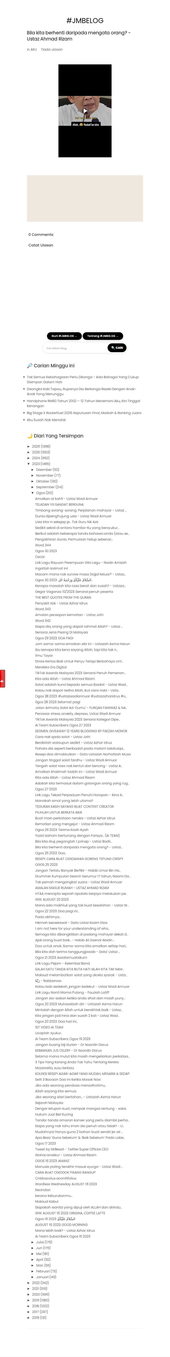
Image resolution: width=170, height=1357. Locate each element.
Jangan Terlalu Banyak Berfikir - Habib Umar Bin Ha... (78, 870)
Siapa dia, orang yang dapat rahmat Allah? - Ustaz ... (79, 626)
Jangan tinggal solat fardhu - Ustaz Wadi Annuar (76, 760)
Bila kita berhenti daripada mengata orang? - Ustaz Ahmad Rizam (79, 36)
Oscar (40, 556)
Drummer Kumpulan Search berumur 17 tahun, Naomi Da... (82, 876)
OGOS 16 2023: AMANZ (52, 1161)
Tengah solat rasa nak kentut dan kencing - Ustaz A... (78, 766)
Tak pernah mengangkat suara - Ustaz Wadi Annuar (78, 882)
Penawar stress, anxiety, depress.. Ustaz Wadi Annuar (78, 713)
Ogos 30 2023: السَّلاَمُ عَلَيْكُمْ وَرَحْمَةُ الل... (64, 580)
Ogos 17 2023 (45, 1143)
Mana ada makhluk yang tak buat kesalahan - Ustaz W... (82, 905)
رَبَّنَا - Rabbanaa (48, 980)
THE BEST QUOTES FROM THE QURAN (63, 597)
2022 (36, 1282)
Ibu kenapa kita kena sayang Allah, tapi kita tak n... (76, 649)
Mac (40, 1265)
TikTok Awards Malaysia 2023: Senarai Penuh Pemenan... (80, 673)
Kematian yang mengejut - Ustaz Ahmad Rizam (74, 824)
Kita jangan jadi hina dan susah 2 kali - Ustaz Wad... (77, 1015)
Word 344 (43, 545)
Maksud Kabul (46, 1201)
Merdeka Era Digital (51, 667)
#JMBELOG (85, 21)
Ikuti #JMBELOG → (64, 336)
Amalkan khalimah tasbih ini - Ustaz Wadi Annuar (76, 771)
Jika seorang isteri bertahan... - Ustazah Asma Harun (78, 1097)
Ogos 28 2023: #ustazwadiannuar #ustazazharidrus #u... (81, 696)
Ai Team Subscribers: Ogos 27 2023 (63, 725)
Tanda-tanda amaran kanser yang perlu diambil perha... (82, 1120)
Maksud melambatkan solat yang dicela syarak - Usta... (81, 975)
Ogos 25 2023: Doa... (50, 853)
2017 (36, 1312)
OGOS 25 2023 (46, 864)
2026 (36, 446)
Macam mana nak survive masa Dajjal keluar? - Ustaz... (80, 574)
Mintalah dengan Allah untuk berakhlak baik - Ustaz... (79, 1010)
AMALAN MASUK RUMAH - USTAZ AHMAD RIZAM (72, 888)
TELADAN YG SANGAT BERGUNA (59, 504)
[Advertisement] (85, 198)
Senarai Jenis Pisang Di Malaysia (61, 632)
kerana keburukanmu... (53, 1195)
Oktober (43, 481)
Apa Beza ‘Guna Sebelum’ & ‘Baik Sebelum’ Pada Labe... (80, 1137)
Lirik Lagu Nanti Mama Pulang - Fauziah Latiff (72, 992)
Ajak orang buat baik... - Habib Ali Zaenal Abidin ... (75, 940)
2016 (36, 1317)
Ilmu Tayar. (44, 655)
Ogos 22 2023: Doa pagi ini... (57, 911)
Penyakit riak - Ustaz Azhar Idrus (61, 603)
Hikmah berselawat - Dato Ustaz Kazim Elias (71, 922)
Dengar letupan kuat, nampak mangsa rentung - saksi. (81, 1108)
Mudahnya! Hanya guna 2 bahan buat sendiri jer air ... (79, 1131)
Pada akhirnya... (48, 917)
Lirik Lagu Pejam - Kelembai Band (62, 963)
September (45, 487)
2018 (36, 1306)
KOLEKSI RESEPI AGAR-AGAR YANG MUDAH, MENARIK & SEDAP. (82, 1073)
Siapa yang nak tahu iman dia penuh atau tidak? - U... (79, 1126)
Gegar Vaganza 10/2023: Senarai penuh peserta (74, 591)
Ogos (41, 493)
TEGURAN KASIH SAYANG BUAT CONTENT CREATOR (74, 806)
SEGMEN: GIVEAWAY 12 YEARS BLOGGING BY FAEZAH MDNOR (81, 731)
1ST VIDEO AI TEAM (49, 1027)
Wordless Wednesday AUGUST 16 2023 (66, 1184)
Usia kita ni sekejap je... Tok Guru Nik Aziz (66, 522)
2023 (36, 464)
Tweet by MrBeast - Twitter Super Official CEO (71, 1149)
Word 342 (43, 620)
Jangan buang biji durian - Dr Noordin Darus (71, 1044)
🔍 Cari (117, 348)
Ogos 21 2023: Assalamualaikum (61, 957)
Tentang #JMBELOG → (103, 336)
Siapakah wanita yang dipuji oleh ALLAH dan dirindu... (78, 1207)
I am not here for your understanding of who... (72, 928)
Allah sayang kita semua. (56, 1091)
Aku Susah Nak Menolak (46, 420)
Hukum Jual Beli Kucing (54, 1114)
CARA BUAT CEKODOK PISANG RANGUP (65, 1172)
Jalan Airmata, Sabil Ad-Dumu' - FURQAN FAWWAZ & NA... (81, 707)
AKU (34, 49)
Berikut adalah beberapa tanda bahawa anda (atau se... (82, 533)
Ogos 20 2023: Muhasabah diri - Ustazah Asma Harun (79, 1004)
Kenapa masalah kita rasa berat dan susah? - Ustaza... (80, 585)
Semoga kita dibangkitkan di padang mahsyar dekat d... (81, 934)
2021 (36, 1288)
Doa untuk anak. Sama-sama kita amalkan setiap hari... (81, 946)
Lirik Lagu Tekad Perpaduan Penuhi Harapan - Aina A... (79, 795)
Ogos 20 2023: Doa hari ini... (56, 1021)
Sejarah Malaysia (49, 1102)
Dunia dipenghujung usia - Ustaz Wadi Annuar (73, 516)
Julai (40, 1242)
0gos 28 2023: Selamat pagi (57, 702)
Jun (39, 1248)
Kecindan (43, 1190)
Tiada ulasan (52, 49)
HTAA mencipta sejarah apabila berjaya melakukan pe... (81, 893)
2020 (36, 1294)
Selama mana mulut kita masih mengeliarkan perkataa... (82, 1056)
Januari (42, 1277)
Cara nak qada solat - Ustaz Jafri (62, 737)
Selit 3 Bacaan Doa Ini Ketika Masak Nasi (68, 1079)
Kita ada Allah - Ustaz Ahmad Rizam (65, 678)
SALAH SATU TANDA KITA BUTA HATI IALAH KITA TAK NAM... (79, 969)
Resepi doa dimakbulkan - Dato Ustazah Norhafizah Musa (83, 754)
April (40, 1259)
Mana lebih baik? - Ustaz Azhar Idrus (65, 1230)
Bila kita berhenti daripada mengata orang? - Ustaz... (79, 847)
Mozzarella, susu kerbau (54, 1068)
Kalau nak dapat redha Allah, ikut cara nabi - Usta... (77, 690)
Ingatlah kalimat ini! (51, 568)
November (45, 475)
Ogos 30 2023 (46, 551)
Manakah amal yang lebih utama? (64, 800)
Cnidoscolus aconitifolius (55, 1178)
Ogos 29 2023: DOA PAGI (54, 638)
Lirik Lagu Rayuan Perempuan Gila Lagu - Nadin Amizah (81, 562)
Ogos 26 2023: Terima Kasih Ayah (61, 829)
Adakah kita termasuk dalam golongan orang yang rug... (82, 783)
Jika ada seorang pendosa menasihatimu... (70, 1085)
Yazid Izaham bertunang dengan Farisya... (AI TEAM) (77, 835)
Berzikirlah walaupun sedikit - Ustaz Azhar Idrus (73, 742)
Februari (43, 1271)
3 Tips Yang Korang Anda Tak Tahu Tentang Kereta (77, 1062)
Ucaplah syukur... (48, 1033)
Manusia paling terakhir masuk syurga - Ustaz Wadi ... (79, 1166)
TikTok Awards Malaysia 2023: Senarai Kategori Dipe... (77, 719)
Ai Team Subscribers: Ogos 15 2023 (62, 1236)
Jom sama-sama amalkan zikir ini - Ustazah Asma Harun (82, 644)
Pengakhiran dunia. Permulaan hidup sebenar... (74, 539)
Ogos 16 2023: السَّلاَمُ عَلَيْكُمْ (55, 1219)
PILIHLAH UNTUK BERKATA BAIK (58, 812)
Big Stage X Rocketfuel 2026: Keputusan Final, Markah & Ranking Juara (84, 413)
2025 (36, 452)
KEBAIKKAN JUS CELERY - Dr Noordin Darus (68, 1050)
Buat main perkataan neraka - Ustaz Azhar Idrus (75, 818)
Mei (39, 1253)
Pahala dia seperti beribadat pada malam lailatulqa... (80, 748)
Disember (44, 469)
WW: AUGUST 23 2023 (52, 899)
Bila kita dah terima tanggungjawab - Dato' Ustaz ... (77, 951)
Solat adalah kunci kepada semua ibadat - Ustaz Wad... (81, 684)
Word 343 (43, 609)
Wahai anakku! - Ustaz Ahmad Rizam (65, 1155)
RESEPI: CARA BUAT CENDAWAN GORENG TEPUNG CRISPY (79, 858)
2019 (36, 1300)
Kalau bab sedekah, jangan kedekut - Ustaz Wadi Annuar (82, 986)
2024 (36, 458)
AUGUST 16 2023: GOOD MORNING (61, 1224)
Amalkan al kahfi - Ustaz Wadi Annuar (66, 498)
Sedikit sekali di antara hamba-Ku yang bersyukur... (77, 527)
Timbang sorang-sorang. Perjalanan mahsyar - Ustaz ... (81, 510)
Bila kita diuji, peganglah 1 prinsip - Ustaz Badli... (73, 841)
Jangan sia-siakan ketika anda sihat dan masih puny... (80, 998)
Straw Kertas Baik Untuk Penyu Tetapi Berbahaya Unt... (79, 661)
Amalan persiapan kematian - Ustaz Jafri (69, 615)
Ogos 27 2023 (46, 789)
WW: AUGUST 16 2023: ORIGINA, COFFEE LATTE (70, 1213)
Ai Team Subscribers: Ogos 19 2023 (62, 1039)
